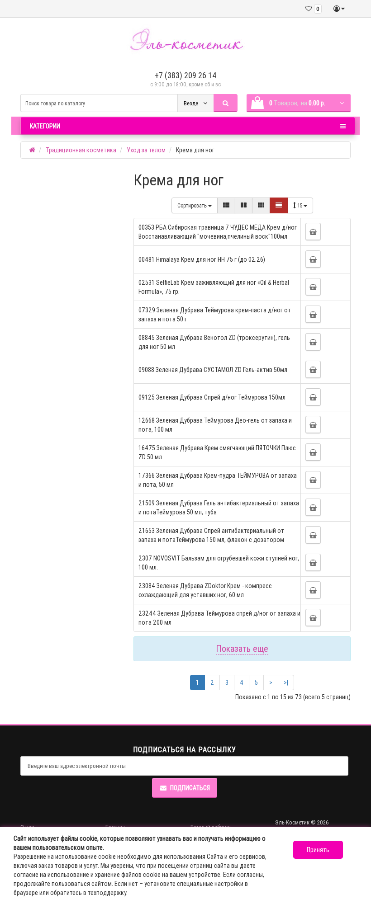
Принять (318, 850)
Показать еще (242, 648)
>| (286, 682)
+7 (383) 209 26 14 (186, 75)
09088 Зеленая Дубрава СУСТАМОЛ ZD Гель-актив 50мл (212, 370)
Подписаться (190, 788)
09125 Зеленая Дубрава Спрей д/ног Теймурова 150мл (211, 397)
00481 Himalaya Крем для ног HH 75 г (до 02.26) (201, 259)
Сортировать (192, 205)
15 (300, 205)
